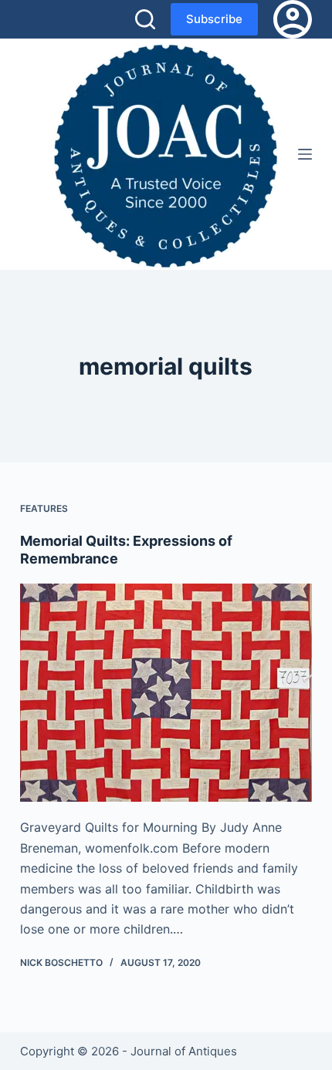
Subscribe (214, 19)
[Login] (292, 19)
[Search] (145, 19)
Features (44, 508)
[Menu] (305, 154)
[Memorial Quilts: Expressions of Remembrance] (166, 693)
